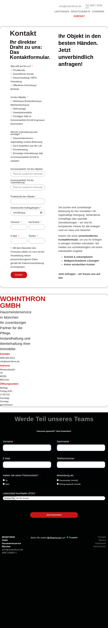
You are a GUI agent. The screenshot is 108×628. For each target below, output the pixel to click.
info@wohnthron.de (70, 6)
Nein (7, 484)
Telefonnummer (66, 458)
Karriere (98, 11)
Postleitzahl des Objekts (23, 196)
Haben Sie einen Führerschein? (21, 475)
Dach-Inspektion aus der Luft (27, 146)
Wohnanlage (19, 109)
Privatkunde (19, 70)
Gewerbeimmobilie (22, 112)
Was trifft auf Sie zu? (21, 66)
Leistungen (61, 11)
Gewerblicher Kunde (23, 74)
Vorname (15, 222)
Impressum (100, 543)
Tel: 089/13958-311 (94, 6)
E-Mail (14, 236)
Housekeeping (20, 149)
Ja (6, 480)
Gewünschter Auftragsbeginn (25, 208)
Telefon (32, 236)
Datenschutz (99, 546)
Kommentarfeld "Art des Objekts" (27, 169)
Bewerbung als (65, 475)
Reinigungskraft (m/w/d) (70, 484)
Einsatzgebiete (80, 11)
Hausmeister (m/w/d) (68, 480)
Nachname (34, 222)
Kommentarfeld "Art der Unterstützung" (22, 181)
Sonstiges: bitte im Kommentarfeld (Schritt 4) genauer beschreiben (28, 120)
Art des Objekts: (19, 97)
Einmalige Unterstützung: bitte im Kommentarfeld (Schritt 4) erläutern (27, 157)
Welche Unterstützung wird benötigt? (24, 133)
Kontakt (79, 16)
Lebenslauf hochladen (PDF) (19, 493)
